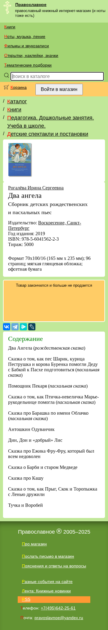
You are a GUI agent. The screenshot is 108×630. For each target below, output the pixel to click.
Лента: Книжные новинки (46, 590)
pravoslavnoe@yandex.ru (58, 617)
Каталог (17, 101)
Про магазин (34, 543)
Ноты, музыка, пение (24, 36)
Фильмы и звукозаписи (26, 45)
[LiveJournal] (31, 326)
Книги (9, 26)
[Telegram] (15, 326)
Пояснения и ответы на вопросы (54, 565)
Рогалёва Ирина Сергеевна (36, 187)
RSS (26, 599)
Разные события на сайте (47, 581)
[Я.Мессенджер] (23, 326)
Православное (30, 4)
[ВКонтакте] (6, 326)
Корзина (18, 87)
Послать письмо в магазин (48, 556)
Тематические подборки (28, 65)
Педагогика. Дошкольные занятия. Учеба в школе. (50, 122)
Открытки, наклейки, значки (31, 55)
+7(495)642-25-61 (58, 608)
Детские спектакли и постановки (47, 134)
